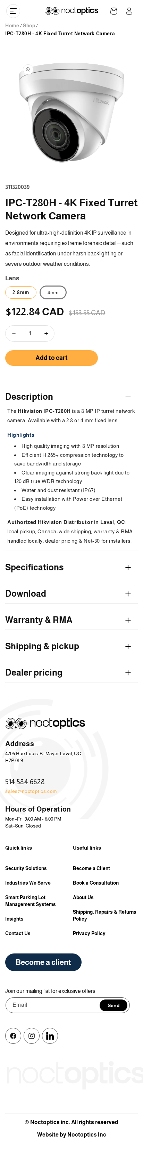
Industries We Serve (28, 883)
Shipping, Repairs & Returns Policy (104, 915)
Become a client (43, 962)
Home (12, 25)
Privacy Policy (89, 933)
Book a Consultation (96, 883)
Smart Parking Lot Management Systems (30, 901)
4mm (53, 292)
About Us (83, 897)
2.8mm (20, 292)
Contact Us (18, 933)
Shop (29, 25)
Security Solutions (26, 868)
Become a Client (91, 868)
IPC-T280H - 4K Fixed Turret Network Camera (60, 33)
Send (114, 1005)
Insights (14, 919)
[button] (13, 11)
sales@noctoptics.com (31, 791)
